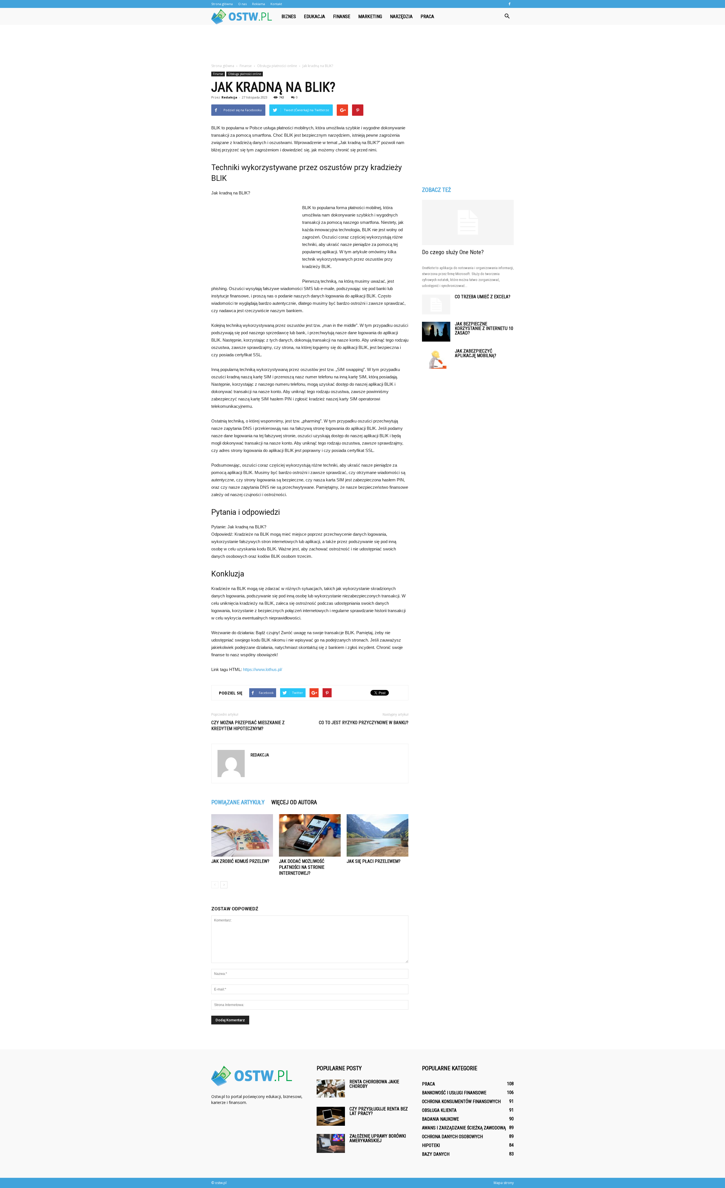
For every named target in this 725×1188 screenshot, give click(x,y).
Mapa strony (504, 1182)
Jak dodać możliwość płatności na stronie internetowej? (301, 867)
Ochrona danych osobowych (452, 1136)
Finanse (341, 16)
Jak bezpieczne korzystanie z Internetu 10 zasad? (484, 328)
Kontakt (276, 4)
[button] (507, 16)
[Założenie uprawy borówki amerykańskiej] (331, 1143)
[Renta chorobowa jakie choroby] (331, 1088)
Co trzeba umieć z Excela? (482, 296)
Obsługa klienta (439, 1110)
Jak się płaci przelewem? (373, 861)
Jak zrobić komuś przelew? (240, 861)
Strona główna (222, 4)
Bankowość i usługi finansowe (454, 1092)
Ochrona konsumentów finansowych (461, 1101)
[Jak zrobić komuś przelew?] (242, 835)
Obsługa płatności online (244, 74)
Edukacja (314, 16)
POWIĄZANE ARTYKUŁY (238, 802)
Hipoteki (431, 1145)
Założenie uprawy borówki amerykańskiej (377, 1138)
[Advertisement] (362, 44)
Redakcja (229, 97)
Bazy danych (435, 1154)
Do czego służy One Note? (453, 252)
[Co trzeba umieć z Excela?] (436, 304)
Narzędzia (401, 16)
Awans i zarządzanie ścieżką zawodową (464, 1128)
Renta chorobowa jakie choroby (374, 1084)
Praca (427, 16)
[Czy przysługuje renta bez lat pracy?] (331, 1116)
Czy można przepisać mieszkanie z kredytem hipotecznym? (248, 725)
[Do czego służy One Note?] (468, 222)
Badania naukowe (440, 1119)
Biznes (289, 16)
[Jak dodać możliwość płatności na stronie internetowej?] (310, 835)
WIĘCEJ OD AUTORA (294, 802)
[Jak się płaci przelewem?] (377, 835)
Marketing (370, 16)
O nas (242, 4)
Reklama (258, 4)
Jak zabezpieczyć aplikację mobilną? (475, 353)
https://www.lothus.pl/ (262, 669)
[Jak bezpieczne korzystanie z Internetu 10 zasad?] (436, 332)
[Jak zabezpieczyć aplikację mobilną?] (436, 359)
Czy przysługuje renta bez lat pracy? (378, 1111)
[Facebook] (509, 4)
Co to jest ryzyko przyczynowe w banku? (363, 722)
